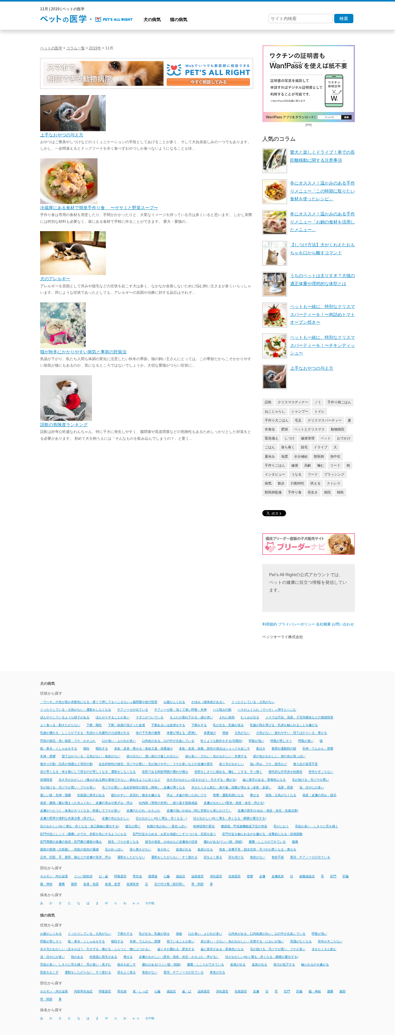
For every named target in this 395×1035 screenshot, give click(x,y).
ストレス (333, 483)
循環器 (152, 876)
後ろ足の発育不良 (305, 764)
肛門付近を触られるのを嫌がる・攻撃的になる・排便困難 (262, 834)
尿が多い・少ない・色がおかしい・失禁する (216, 756)
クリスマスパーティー (325, 420)
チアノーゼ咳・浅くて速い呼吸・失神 (180, 709)
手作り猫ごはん (339, 402)
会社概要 (323, 624)
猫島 (340, 492)
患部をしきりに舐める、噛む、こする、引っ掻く (228, 772)
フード (313, 474)
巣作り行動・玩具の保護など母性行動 (66, 764)
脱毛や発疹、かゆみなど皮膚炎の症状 (171, 841)
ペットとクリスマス (309, 429)
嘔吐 (86, 748)
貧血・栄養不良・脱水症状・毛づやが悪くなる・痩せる (257, 849)
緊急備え (271, 438)
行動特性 (297, 483)
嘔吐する (102, 748)
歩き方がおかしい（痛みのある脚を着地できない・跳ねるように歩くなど (109, 779)
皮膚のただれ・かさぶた (143, 810)
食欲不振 (278, 857)
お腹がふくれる (174, 702)
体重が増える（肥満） (182, 733)
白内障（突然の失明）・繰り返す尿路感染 (168, 802)
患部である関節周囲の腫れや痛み (165, 772)
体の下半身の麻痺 (148, 733)
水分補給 (301, 456)
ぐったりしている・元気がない (253, 702)
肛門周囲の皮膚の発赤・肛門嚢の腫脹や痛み (71, 841)
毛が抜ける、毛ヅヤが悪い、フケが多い (278, 949)
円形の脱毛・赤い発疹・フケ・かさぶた (68, 740)
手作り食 (294, 492)
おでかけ (344, 438)
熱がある (77, 956)
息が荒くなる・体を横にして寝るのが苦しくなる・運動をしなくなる (88, 772)
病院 (327, 492)
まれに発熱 (227, 717)
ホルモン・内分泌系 (54, 876)
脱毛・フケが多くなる (123, 841)
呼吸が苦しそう (281, 740)
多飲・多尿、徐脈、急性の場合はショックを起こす (214, 748)
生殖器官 (234, 876)
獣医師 (319, 456)
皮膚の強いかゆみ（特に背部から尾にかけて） (199, 810)
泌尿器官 (197, 876)
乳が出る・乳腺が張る (228, 725)
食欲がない (257, 857)
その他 (149, 903)
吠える (315, 483)
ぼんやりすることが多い (113, 717)
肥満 (284, 429)
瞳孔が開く (133, 826)
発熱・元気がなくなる (280, 795)
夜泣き (260, 748)
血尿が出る (205, 849)
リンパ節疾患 (83, 876)
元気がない (242, 733)
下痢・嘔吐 (94, 725)
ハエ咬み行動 (222, 709)
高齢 (307, 465)
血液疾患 (133, 884)
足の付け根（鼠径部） (169, 884)
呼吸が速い (306, 740)
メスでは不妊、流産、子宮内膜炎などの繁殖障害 (299, 717)
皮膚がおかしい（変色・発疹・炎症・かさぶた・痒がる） (179, 956)
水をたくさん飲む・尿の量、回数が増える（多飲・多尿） (231, 787)
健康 (294, 465)
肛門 (333, 876)
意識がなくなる (301, 941)
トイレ (319, 411)
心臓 (167, 876)
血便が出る (183, 849)
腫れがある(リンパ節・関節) (223, 841)
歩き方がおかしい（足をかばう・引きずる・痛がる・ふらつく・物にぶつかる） (95, 949)
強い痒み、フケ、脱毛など (268, 764)
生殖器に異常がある (91, 795)
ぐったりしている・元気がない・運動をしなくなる (75, 709)
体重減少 (210, 733)
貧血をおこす (49, 972)
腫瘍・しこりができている (267, 841)
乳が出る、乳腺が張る (154, 933)
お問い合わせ (343, 624)
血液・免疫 (91, 884)
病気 (268, 483)
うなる (296, 474)
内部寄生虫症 (83, 991)
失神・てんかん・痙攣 (317, 748)
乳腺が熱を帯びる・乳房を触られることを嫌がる (284, 725)
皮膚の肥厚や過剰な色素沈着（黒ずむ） (68, 818)
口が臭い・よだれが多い (119, 740)
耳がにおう (281, 826)
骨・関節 (197, 884)
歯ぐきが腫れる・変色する (175, 949)
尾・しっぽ (140, 991)
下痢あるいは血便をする (168, 725)
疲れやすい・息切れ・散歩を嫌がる (135, 795)
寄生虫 (137, 876)
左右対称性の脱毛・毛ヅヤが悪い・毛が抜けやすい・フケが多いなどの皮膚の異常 (156, 764)
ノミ (317, 402)
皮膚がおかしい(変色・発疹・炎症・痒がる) (234, 802)
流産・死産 (285, 787)
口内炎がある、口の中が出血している (168, 740)
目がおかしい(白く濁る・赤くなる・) (161, 818)
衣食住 (270, 429)
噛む (320, 465)
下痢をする (199, 725)
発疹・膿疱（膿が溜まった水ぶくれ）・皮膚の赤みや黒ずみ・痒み (86, 802)
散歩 (281, 483)
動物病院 (337, 429)
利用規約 (269, 624)
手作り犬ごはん (277, 420)
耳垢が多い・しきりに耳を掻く (316, 826)
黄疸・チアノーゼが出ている (310, 857)
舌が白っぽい (114, 849)
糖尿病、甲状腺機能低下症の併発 (244, 826)
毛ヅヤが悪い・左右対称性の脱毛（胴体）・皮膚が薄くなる (143, 787)
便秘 (225, 733)
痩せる (254, 795)
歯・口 (186, 991)
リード (335, 465)
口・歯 (103, 876)
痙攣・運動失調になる (228, 795)
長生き (313, 492)
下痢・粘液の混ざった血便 (126, 725)
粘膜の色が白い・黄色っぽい (167, 826)
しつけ (290, 438)
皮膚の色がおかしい (116, 818)
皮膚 (262, 876)
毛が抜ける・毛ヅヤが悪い (310, 779)
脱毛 (304, 447)
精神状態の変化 (204, 826)
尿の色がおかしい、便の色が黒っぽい (279, 756)
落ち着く (288, 447)
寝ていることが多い (180, 941)
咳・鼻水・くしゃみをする (58, 748)
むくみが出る (250, 717)
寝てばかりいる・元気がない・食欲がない (91, 756)
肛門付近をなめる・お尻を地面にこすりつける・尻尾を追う (174, 834)
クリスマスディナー (293, 402)
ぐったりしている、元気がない (89, 933)
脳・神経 (46, 884)
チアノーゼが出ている (132, 709)
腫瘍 (62, 884)
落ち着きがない (140, 849)
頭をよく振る (213, 857)
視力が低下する (284, 964)
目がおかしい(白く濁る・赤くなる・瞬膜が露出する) (229, 818)
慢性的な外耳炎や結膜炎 (285, 772)
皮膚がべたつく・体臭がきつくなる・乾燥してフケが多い (80, 810)
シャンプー (299, 411)
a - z (136, 903)
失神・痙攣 (48, 756)
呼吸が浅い (256, 740)
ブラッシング (334, 474)
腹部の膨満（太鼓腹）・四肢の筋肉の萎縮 (69, 849)
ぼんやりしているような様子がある (64, 717)
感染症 (180, 876)
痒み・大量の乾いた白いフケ (187, 795)
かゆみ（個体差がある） (208, 702)
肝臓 (346, 876)
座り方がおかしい (231, 764)
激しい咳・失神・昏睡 (55, 795)
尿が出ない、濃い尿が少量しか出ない (153, 756)
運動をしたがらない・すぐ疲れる (174, 857)
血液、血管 (112, 884)
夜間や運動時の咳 (284, 748)
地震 (284, 456)
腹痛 (295, 841)
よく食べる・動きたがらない (60, 725)
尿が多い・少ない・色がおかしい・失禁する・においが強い (242, 941)
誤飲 (268, 402)
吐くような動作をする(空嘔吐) (222, 740)
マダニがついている (150, 717)
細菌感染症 (307, 876)
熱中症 (335, 456)
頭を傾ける (236, 857)
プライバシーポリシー (296, 624)
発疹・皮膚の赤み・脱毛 (319, 795)
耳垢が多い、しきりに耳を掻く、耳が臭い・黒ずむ (75, 964)
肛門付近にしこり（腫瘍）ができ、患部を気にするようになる (83, 834)
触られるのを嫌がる (315, 964)
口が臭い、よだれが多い (205, 933)
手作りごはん (275, 465)
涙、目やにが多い (311, 787)
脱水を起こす (126, 964)
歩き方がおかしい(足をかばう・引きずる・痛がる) (201, 779)
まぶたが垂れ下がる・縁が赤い (191, 717)
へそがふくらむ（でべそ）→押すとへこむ (267, 709)
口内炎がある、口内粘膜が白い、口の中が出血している (267, 933)
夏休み (270, 456)
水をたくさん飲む (324, 949)
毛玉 (298, 420)
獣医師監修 (273, 492)
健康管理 (307, 438)
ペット (326, 438)
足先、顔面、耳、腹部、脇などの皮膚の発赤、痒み (75, 857)
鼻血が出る (217, 972)
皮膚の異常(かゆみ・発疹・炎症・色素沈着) (268, 810)
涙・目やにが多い (52, 956)
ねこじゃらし (275, 411)
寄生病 (122, 991)
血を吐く (163, 849)
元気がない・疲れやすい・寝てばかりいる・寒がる (291, 733)
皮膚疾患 (278, 876)
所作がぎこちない (321, 772)
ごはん (270, 447)
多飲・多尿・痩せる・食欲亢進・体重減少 (143, 748)
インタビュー (275, 474)
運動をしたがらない (131, 857)
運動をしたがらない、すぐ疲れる (88, 972)
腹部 (74, 884)
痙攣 (250, 876)
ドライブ (320, 447)
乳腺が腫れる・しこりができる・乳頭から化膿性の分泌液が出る (85, 733)
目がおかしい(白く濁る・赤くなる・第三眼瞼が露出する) (79, 826)
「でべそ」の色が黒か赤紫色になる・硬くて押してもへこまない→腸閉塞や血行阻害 (98, 702)
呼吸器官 (120, 876)
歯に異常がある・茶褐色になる (264, 779)
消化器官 (216, 876)
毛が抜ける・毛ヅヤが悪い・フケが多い (68, 787)
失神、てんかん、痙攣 (145, 941)
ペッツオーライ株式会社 (282, 637)
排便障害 (46, 779)
